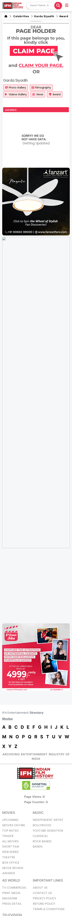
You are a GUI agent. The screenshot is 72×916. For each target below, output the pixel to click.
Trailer (7, 836)
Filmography (43, 87)
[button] (67, 6)
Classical (40, 836)
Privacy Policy (44, 898)
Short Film (10, 846)
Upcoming (10, 820)
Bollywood (42, 825)
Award (63, 16)
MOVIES (8, 813)
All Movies (10, 841)
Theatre (8, 857)
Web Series (10, 852)
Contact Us (42, 893)
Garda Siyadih (43, 16)
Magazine (9, 898)
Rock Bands (42, 841)
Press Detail (11, 904)
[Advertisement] (36, 586)
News (39, 94)
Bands (37, 846)
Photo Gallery (17, 87)
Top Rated (10, 830)
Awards (8, 873)
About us (40, 887)
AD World (11, 880)
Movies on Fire (13, 825)
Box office (10, 862)
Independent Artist (48, 820)
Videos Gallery (17, 94)
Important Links (48, 880)
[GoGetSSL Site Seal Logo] (36, 785)
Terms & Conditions (48, 909)
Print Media (11, 893)
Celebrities (20, 16)
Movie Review (12, 868)
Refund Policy (44, 904)
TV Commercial (14, 887)
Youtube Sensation (48, 830)
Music (38, 813)
